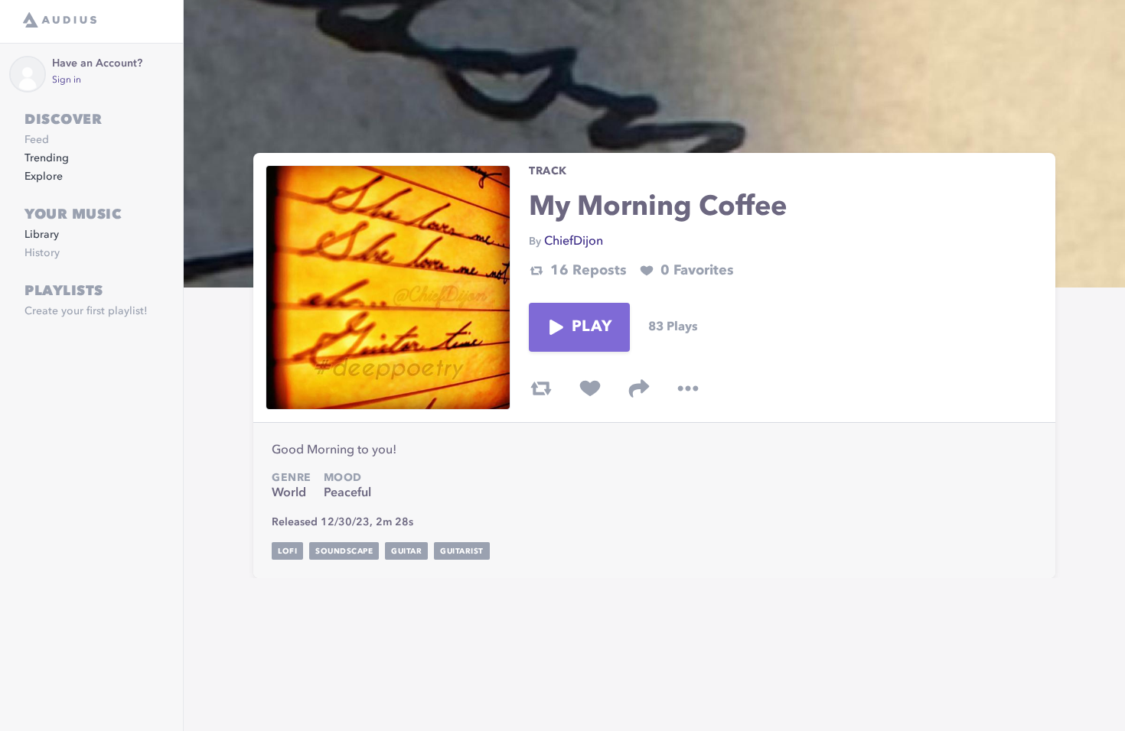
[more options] (688, 388)
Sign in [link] (66, 80)
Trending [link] (46, 158)
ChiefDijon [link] (573, 242)
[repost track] (541, 388)
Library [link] (41, 234)
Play (591, 327)
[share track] (639, 388)
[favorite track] (590, 388)
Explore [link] (43, 176)
